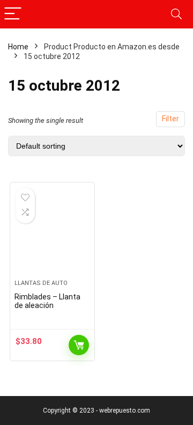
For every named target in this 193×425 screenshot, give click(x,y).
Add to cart (79, 345)
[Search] (176, 14)
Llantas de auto (41, 283)
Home (18, 46)
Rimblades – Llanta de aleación (47, 301)
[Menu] (13, 14)
